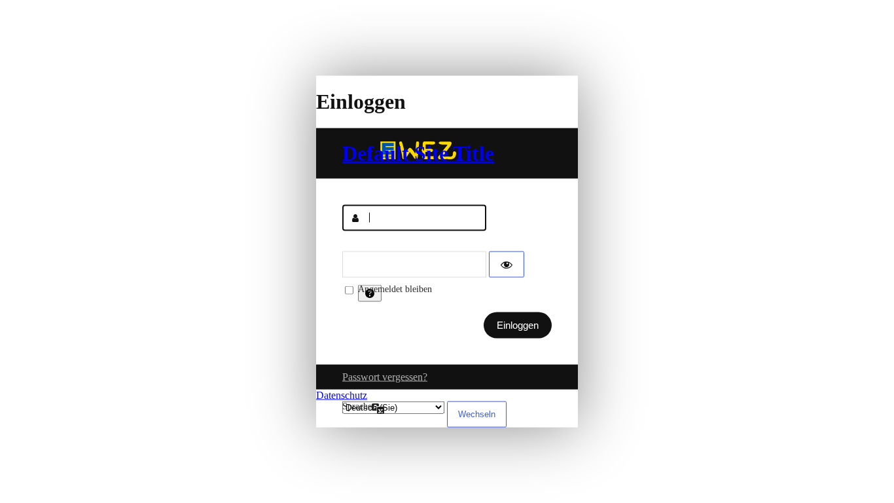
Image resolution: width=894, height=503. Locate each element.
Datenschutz (341, 394)
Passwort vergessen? (384, 376)
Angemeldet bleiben (395, 288)
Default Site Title (418, 152)
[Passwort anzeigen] (506, 264)
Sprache (357, 406)
